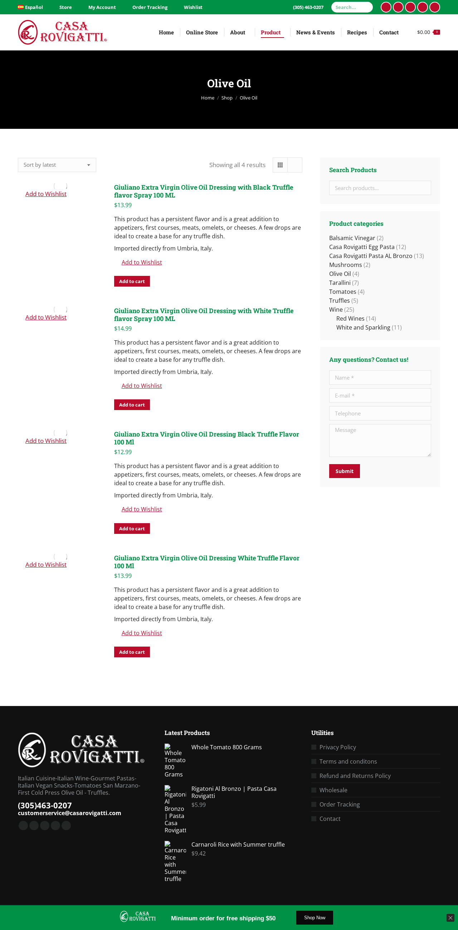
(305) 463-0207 (308, 7)
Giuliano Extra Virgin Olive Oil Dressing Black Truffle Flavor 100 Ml (206, 438)
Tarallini (340, 282)
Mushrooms (345, 264)
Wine (336, 309)
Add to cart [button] (132, 281)
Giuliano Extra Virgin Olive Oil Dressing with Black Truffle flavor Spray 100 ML (203, 191)
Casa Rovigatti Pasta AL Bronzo (371, 255)
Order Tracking (340, 804)
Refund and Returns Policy (355, 775)
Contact (330, 818)
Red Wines (350, 318)
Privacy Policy (338, 747)
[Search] (366, 7)
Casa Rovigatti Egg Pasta (362, 246)
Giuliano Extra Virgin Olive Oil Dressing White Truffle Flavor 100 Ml (206, 562)
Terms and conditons (348, 761)
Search (423, 188)
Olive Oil (340, 273)
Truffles (339, 300)
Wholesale (333, 790)
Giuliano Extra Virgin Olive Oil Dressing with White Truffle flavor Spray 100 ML (203, 314)
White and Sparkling (363, 327)
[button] (42, 194)
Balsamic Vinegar (352, 238)
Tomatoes (342, 291)
